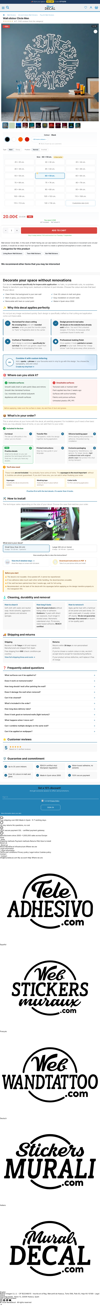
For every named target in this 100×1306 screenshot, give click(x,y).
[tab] (5, 125)
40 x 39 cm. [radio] (19, 169)
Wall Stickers (11, 15)
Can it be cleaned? (13, 697)
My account (22, 858)
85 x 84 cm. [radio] (19, 189)
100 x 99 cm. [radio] (19, 196)
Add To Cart (59, 230)
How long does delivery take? (18, 709)
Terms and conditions (8, 852)
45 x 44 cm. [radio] (50, 169)
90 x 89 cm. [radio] (50, 189)
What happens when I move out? (19, 720)
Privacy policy (23, 852)
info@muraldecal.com (8, 858)
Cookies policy (45, 852)
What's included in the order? (17, 703)
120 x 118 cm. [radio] (50, 203)
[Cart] (96, 7)
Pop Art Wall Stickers (47, 15)
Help (29, 858)
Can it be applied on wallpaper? (18, 731)
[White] (14, 139)
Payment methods (22, 841)
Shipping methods (7, 841)
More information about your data (11, 813)
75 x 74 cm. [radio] (50, 183)
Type (4, 149)
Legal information (8, 850)
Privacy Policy (54, 801)
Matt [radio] (11, 149)
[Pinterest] (7, 1301)
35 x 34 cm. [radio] (80, 162)
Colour (50, 135)
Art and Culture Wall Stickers (28, 15)
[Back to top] (1, 1305)
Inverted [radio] (44, 149)
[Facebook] (4, 1301)
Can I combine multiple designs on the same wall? (27, 726)
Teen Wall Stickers (34, 253)
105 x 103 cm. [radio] (50, 196)
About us (4, 845)
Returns (33, 841)
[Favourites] (85, 7)
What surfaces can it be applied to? (20, 675)
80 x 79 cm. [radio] (80, 183)
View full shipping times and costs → (20, 657)
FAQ (38, 841)
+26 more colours (39, 139)
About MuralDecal (7, 847)
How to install (45, 841)
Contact (4, 856)
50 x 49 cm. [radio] (80, 169)
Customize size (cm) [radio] (80, 203)
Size (49, 157)
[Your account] (91, 7)
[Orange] (20, 139)
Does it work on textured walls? (19, 681)
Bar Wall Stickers (51, 253)
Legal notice (34, 852)
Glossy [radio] (18, 149)
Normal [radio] (35, 149)
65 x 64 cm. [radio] (80, 176)
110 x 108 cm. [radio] (80, 196)
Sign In (50, 807)
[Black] (7, 139)
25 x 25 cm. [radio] (19, 162)
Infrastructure (20, 847)
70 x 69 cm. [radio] (19, 183)
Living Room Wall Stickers (12, 253)
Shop (3, 839)
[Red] (27, 139)
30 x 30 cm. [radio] (50, 162)
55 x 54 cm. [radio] (19, 176)
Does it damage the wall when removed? (23, 692)
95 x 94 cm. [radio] (80, 189)
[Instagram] (1, 1301)
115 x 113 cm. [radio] (19, 203)
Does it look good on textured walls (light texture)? (27, 714)
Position (27, 149)
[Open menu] (4, 8)
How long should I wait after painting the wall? (25, 686)
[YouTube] (10, 1301)
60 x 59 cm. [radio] (46, 175)
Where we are (31, 847)
